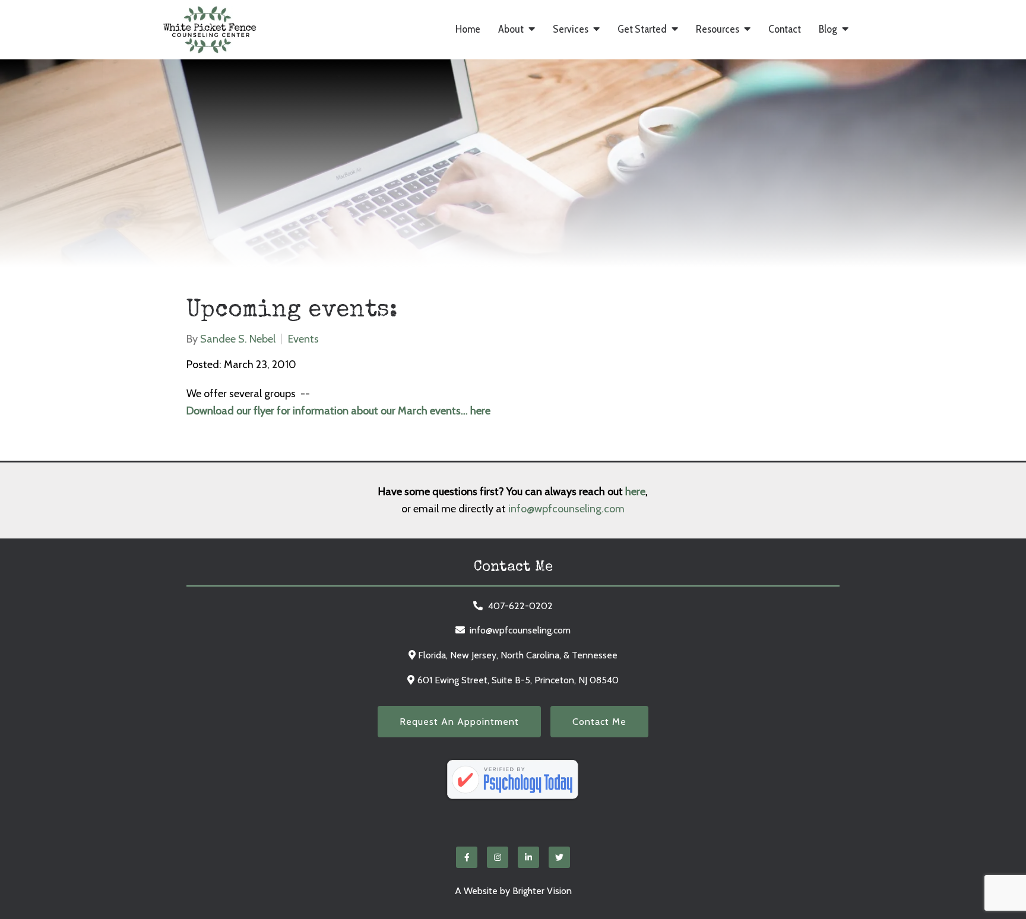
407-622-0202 (520, 605)
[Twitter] (559, 857)
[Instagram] (497, 857)
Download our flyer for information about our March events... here (338, 410)
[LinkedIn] (528, 857)
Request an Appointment (459, 721)
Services (570, 29)
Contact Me (599, 721)
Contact (784, 29)
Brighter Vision (542, 890)
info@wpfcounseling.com (566, 508)
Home (467, 29)
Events (303, 339)
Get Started (642, 29)
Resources (717, 29)
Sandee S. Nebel (238, 339)
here (635, 491)
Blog (828, 29)
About (511, 29)
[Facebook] (466, 857)
